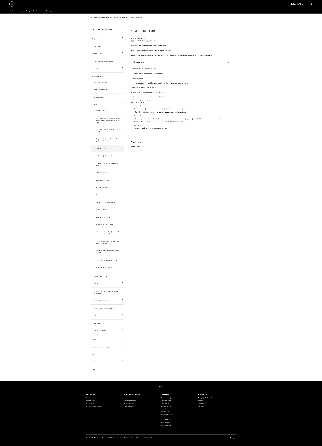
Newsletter (164, 409)
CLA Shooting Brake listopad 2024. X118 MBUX (115, 18)
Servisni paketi (165, 422)
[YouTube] (231, 438)
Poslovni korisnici (129, 406)
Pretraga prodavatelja (130, 400)
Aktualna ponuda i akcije (93, 406)
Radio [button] (93, 362)
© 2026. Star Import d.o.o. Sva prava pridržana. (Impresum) (103, 438)
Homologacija (165, 403)
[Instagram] (234, 438)
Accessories (89, 409)
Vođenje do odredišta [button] (100, 276)
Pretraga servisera (166, 400)
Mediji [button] (94, 354)
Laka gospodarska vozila (205, 398)
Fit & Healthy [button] (96, 69)
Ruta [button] (95, 104)
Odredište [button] (97, 284)
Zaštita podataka (148, 438)
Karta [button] (95, 316)
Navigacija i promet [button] (97, 76)
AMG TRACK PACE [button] (97, 54)
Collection (164, 417)
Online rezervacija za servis (169, 398)
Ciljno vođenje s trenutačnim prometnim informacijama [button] (106, 292)
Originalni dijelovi (166, 425)
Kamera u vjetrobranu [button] (100, 331)
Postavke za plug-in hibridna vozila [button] (102, 61)
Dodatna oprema (166, 406)
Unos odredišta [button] (98, 97)
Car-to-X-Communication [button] (101, 301)
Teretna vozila (202, 403)
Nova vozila (89, 398)
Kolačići (138, 438)
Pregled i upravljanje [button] (98, 39)
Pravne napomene (129, 438)
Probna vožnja (128, 398)
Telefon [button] (94, 339)
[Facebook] (227, 438)
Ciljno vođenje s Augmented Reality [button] (104, 308)
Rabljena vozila (90, 400)
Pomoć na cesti (165, 420)
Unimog (200, 400)
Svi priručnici (95, 18)
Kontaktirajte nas (129, 403)
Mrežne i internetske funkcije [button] (100, 347)
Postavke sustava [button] (97, 46)
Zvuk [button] (93, 369)
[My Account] (312, 4)
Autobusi (201, 406)
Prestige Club (165, 411)
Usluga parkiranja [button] (99, 323)
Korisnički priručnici (167, 414)
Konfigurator (90, 403)
